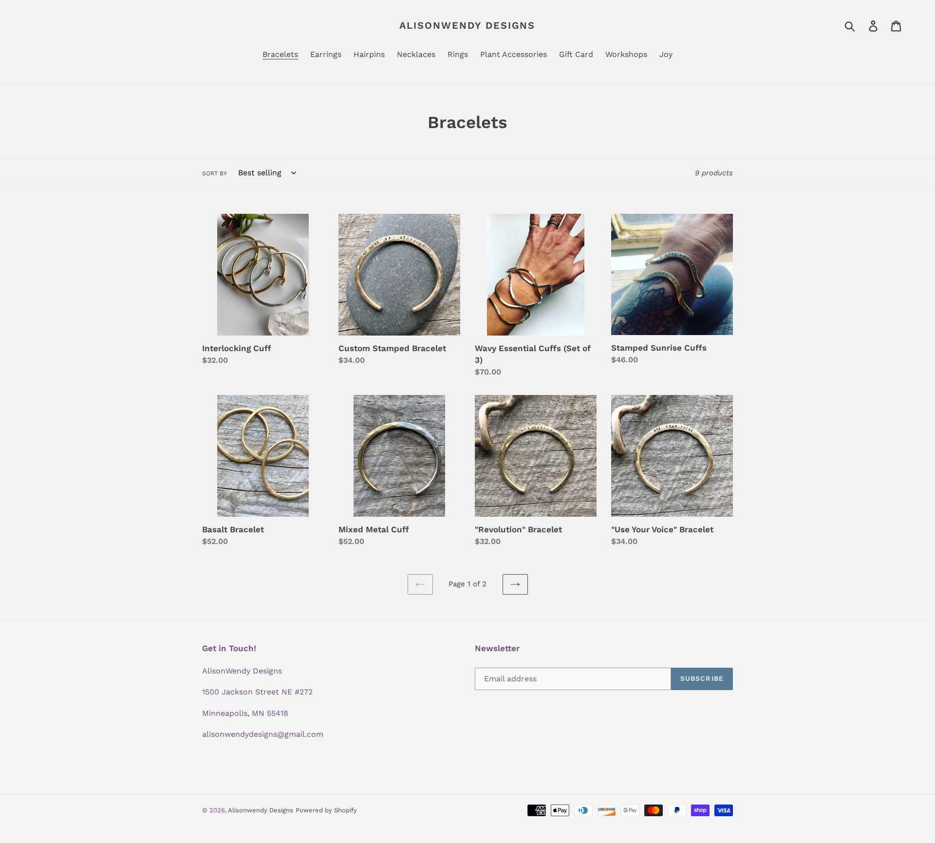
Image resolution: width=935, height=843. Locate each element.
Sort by (214, 173)
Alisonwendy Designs (467, 25)
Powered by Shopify (326, 810)
